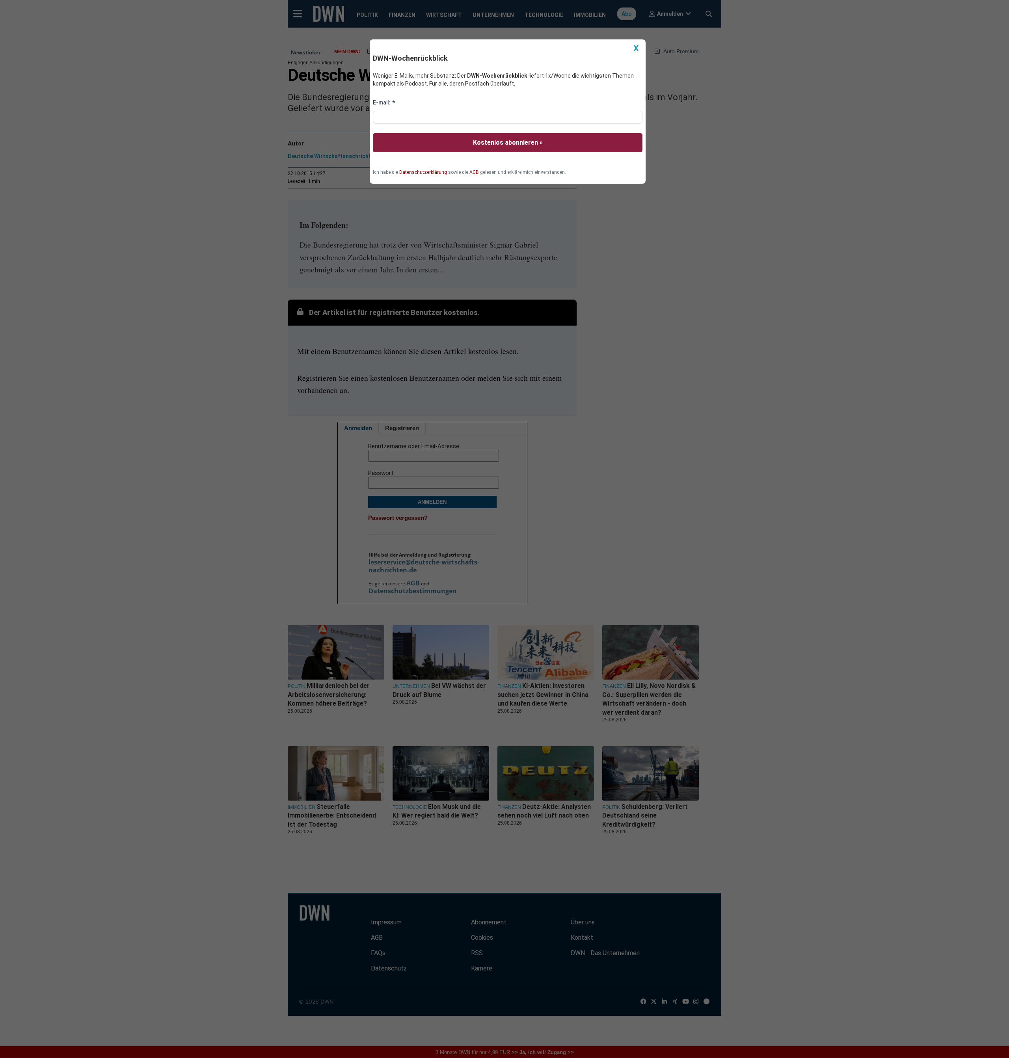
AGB (474, 172)
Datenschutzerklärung (423, 172)
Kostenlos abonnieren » (508, 142)
